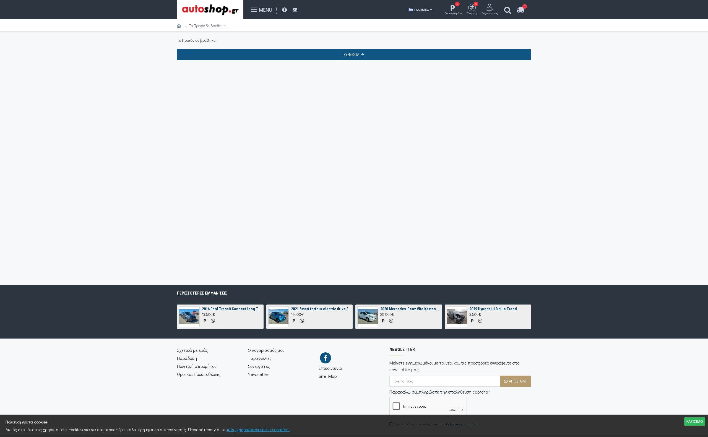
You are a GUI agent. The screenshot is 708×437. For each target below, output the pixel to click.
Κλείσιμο (694, 421)
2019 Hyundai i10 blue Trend (493, 309)
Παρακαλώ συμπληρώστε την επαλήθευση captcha (438, 392)
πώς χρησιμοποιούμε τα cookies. (258, 429)
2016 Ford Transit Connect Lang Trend (232, 309)
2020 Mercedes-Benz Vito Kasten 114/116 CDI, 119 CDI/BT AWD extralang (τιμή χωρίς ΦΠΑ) (410, 309)
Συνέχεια (351, 54)
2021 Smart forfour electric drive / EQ (321, 309)
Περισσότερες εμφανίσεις (202, 293)
